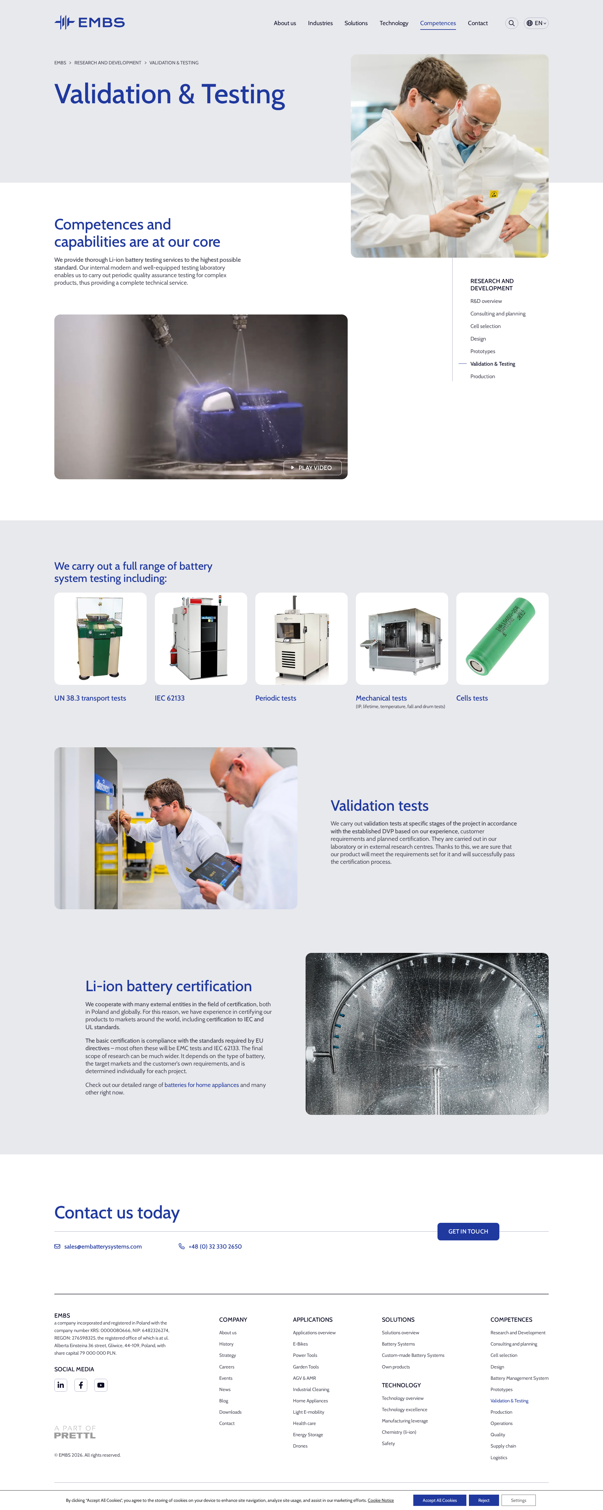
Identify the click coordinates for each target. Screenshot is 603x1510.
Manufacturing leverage (405, 1421)
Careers (226, 1367)
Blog (223, 1401)
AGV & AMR (304, 1378)
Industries (320, 23)
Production (482, 376)
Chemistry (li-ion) (399, 1432)
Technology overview (403, 1398)
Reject (484, 1500)
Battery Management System (520, 1378)
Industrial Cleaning (311, 1389)
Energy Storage (308, 1434)
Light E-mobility (308, 1412)
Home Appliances (310, 1401)
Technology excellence (404, 1409)
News (225, 1389)
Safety (388, 1443)
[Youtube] (100, 1385)
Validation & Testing (492, 364)
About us (285, 23)
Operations (502, 1423)
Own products (396, 1367)
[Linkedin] (60, 1385)
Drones (300, 1446)
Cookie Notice (381, 1500)
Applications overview (314, 1332)
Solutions (356, 23)
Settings (518, 1500)
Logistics (499, 1457)
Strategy (227, 1355)
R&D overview (486, 301)
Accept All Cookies (440, 1500)
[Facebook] (80, 1385)
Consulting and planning (497, 313)
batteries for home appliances (202, 1084)
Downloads (230, 1412)
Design (478, 339)
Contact (478, 23)
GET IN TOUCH (468, 1231)
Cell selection (485, 326)
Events (225, 1378)
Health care (304, 1423)
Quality (498, 1434)
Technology (394, 23)
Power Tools (305, 1355)
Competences (438, 23)
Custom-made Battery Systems (413, 1355)
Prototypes (482, 351)
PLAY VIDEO (315, 467)
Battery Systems (398, 1344)
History (226, 1344)
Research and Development (518, 1332)
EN (538, 23)
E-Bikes (300, 1344)
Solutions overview (400, 1332)
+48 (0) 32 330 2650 (215, 1246)
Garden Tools (306, 1367)
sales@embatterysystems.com (103, 1246)
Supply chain (503, 1446)
